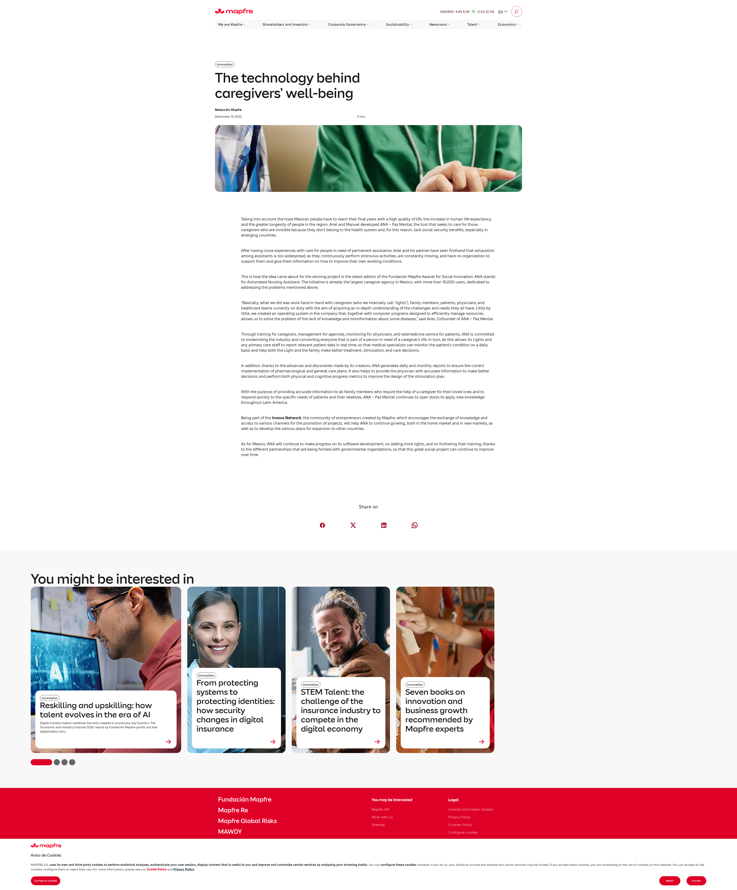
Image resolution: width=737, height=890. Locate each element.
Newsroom (438, 24)
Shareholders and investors (285, 24)
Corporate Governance (347, 24)
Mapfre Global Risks (247, 821)
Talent (472, 24)
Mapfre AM (380, 809)
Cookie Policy (157, 869)
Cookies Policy (460, 824)
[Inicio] (234, 11)
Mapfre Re (233, 810)
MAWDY (230, 832)
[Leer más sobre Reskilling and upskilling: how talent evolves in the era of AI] (106, 742)
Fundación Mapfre (244, 799)
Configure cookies (45, 880)
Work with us (382, 817)
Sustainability (397, 24)
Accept (696, 880)
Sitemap (378, 824)
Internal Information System (471, 809)
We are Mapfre (230, 24)
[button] (516, 11)
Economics (507, 24)
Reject (670, 880)
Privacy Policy (459, 817)
